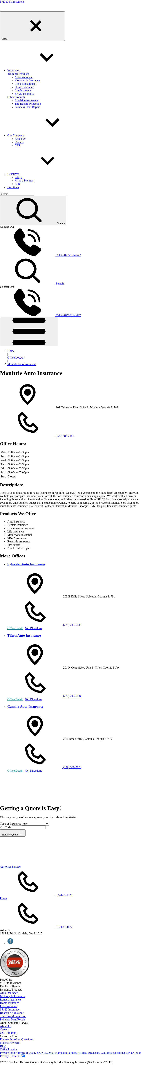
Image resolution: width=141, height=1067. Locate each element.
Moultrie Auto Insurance (21, 364)
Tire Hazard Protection (28, 103)
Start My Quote (10, 834)
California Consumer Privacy (118, 1052)
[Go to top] (27, 863)
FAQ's (18, 177)
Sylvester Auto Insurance (26, 564)
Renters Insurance (25, 83)
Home (11, 350)
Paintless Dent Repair (27, 107)
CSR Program (8, 1032)
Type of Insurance (11, 823)
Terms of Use (25, 1052)
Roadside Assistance (26, 100)
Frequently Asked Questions (16, 1039)
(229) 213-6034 (71, 696)
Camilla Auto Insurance (25, 706)
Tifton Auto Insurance (24, 635)
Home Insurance (24, 87)
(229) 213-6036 (71, 624)
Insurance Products (18, 73)
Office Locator (15, 357)
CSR (17, 145)
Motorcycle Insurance (27, 80)
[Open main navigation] (29, 331)
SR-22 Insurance (24, 93)
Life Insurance (23, 90)
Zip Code (5, 827)
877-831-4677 (68, 255)
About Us (20, 138)
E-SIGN (39, 1052)
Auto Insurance (23, 77)
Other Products (16, 97)
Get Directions (33, 628)
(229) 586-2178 (71, 767)
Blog (17, 183)
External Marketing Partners (60, 1052)
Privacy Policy (8, 1052)
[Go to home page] (9, 9)
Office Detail (15, 628)
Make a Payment (24, 180)
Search (59, 283)
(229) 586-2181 (64, 435)
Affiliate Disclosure (88, 1052)
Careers (19, 142)
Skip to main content (12, 1)
